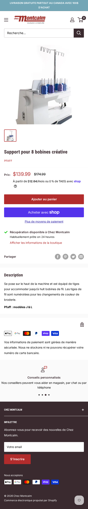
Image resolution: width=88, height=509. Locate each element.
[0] (80, 19)
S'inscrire (17, 459)
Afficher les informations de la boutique (36, 242)
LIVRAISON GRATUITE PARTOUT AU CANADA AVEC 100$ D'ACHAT (44, 5)
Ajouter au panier (44, 199)
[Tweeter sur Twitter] (73, 257)
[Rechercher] (79, 33)
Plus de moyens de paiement (44, 221)
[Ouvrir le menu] (6, 19)
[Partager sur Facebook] (58, 257)
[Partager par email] (81, 257)
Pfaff (8, 160)
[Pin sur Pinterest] (65, 257)
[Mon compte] (72, 20)
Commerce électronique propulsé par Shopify (30, 500)
